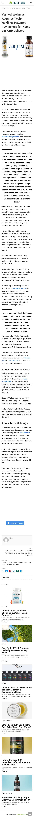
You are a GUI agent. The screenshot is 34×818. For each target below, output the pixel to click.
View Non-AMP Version (22, 814)
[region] (17, 72)
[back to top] (30, 814)
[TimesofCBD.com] (16, 2)
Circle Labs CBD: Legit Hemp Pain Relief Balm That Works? (16, 726)
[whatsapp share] (17, 571)
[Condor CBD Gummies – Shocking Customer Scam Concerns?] (17, 596)
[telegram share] (21, 571)
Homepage (5, 8)
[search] (31, 3)
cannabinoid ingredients (10, 137)
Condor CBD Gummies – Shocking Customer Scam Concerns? (14, 613)
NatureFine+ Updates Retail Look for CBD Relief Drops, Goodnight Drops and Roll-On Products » (18, 553)
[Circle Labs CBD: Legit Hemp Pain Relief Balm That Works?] (17, 710)
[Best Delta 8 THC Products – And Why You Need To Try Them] (17, 633)
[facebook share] (3, 571)
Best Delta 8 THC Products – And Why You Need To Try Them (16, 650)
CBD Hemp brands (19, 288)
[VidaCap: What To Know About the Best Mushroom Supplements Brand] (17, 672)
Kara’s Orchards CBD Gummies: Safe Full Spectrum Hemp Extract (16, 762)
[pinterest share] (10, 571)
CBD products (25, 433)
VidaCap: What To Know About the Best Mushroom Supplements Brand (17, 689)
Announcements (25, 8)
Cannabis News (14, 8)
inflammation (13, 360)
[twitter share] (6, 571)
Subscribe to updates (16, 523)
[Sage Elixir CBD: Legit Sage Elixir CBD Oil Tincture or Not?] (17, 783)
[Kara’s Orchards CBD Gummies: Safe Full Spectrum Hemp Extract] (17, 745)
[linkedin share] (14, 571)
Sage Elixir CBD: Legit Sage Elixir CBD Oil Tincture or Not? (16, 798)
